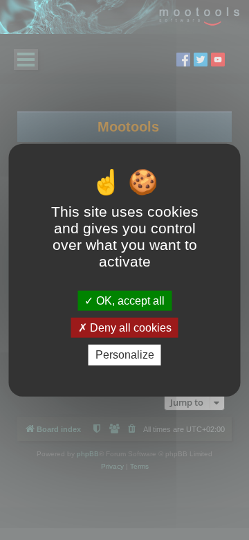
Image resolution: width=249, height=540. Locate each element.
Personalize (124, 355)
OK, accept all (129, 301)
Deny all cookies (129, 328)
